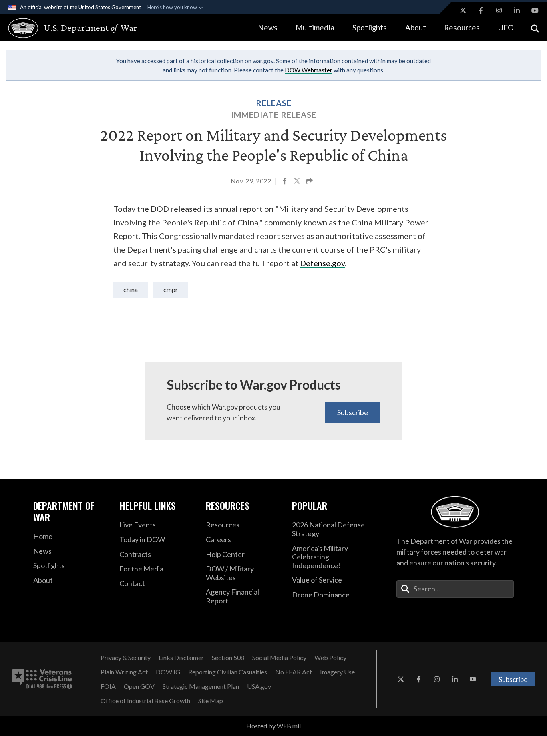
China (130, 289)
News (268, 27)
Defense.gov (322, 263)
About (415, 27)
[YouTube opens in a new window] (535, 10)
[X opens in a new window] (463, 10)
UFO (506, 27)
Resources (462, 27)
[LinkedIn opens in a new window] (517, 10)
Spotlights (369, 27)
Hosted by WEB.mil (273, 726)
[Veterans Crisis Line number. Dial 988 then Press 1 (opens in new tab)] (42, 679)
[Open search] (535, 28)
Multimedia (315, 27)
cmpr (170, 289)
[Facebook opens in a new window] (481, 10)
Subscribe (352, 412)
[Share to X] (298, 182)
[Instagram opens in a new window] (499, 10)
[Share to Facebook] (285, 182)
